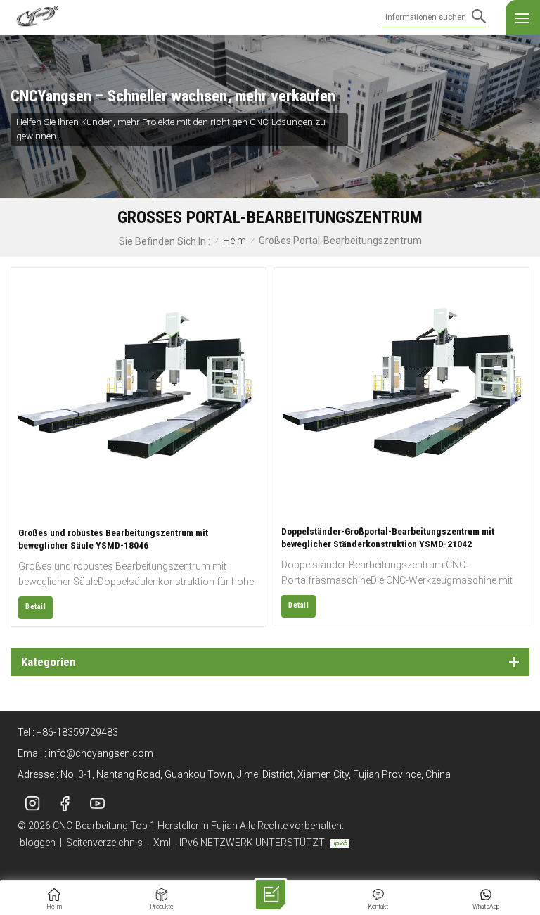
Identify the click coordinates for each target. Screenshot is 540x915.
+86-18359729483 (77, 732)
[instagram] (32, 803)
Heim (234, 241)
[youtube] (97, 803)
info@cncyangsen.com (101, 753)
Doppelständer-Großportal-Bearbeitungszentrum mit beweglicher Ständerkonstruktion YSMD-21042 (387, 537)
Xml (162, 842)
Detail (35, 606)
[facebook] (64, 803)
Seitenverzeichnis (104, 842)
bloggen (38, 842)
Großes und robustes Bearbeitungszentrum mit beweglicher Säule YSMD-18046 (113, 539)
